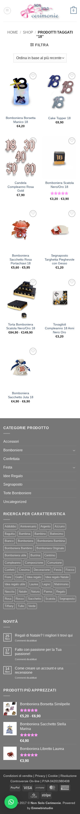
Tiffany (9, 606)
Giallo (19, 577)
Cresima (24, 569)
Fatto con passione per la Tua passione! (38, 652)
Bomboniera (25, 541)
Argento (45, 526)
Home (12, 32)
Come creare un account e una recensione (39, 670)
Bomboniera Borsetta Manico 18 (21, 120)
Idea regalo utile (15, 584)
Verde (32, 606)
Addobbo (10, 526)
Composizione (34, 562)
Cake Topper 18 (59, 118)
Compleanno (13, 562)
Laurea (33, 584)
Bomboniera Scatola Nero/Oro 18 (59, 185)
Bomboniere (13, 450)
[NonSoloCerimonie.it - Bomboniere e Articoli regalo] (40, 10)
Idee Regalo (13, 476)
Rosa (8, 598)
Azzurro (60, 526)
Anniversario (28, 526)
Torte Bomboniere (17, 493)
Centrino (49, 555)
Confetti (10, 569)
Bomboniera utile (15, 555)
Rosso (20, 598)
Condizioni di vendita (17, 776)
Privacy (40, 776)
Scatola (50, 598)
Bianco (9, 541)
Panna (48, 591)
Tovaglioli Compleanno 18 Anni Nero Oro (59, 328)
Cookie (53, 776)
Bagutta (10, 533)
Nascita (9, 591)
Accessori (11, 441)
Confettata (11, 459)
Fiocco (70, 569)
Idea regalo (34, 577)
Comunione (54, 562)
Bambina (24, 533)
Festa (7, 467)
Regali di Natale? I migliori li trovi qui (44, 635)
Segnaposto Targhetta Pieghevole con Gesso (59, 259)
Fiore (8, 577)
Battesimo (56, 533)
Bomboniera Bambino (18, 548)
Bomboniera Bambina (51, 541)
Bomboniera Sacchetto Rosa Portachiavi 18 (21, 259)
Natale (23, 591)
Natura (35, 591)
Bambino (40, 533)
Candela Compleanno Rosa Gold (21, 186)
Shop (28, 32)
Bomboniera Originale (50, 548)
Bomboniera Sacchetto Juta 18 (20, 395)
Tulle (21, 606)
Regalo (60, 591)
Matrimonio (61, 584)
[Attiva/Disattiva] (74, 450)
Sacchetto (34, 598)
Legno (46, 584)
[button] (7, 10)
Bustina (35, 555)
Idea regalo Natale (57, 577)
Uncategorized (14, 502)
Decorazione (42, 569)
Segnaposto (12, 484)
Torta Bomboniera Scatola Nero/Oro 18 (20, 326)
